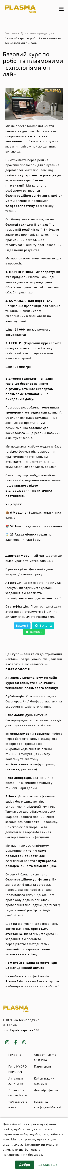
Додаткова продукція (36, 33)
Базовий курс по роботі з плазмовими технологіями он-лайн (33, 40)
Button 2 (45, 625)
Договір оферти (46, 1090)
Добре (24, 1164)
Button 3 (35, 632)
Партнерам (42, 1066)
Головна (11, 33)
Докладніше (48, 1165)
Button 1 (22, 625)
